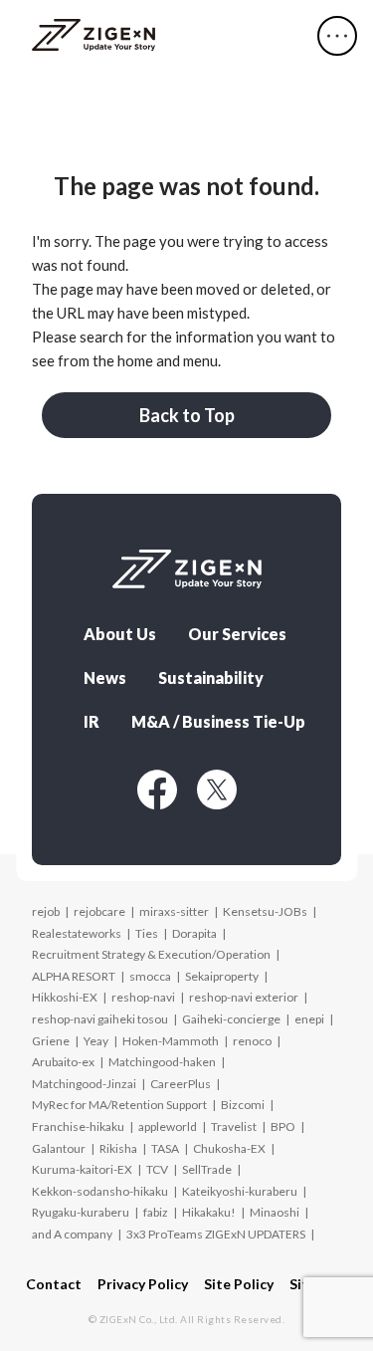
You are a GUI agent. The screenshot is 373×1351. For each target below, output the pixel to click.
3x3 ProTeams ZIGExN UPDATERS (215, 1234)
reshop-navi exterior (243, 997)
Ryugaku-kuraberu (80, 1212)
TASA (165, 1148)
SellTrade (207, 1169)
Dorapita (194, 933)
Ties (146, 933)
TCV (157, 1169)
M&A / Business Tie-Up (218, 722)
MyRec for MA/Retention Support (119, 1104)
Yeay (96, 1040)
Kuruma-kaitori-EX (82, 1169)
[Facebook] (157, 789)
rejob (46, 911)
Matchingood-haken (162, 1061)
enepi (309, 1019)
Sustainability (211, 678)
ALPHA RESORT (73, 976)
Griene (51, 1040)
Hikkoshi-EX (64, 997)
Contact (54, 1284)
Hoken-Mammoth (170, 1040)
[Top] (93, 36)
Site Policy (239, 1284)
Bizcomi (243, 1104)
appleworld (167, 1126)
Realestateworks (76, 933)
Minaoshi (274, 1212)
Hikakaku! (209, 1212)
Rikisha (118, 1148)
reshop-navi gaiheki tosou (100, 1019)
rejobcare (99, 911)
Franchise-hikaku (78, 1126)
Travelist (234, 1126)
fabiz (155, 1212)
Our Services (237, 634)
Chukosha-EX (229, 1148)
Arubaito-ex (63, 1061)
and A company (72, 1234)
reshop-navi (143, 997)
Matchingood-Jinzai (84, 1083)
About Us (120, 634)
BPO (283, 1126)
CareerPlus (180, 1083)
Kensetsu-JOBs (265, 911)
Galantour (59, 1148)
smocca (150, 976)
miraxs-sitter (174, 911)
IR (91, 722)
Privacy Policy (142, 1284)
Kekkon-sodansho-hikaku (100, 1191)
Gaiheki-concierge (231, 1019)
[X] (217, 789)
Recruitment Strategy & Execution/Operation (151, 954)
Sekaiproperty (222, 976)
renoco (252, 1040)
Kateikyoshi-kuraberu (239, 1191)
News (105, 678)
